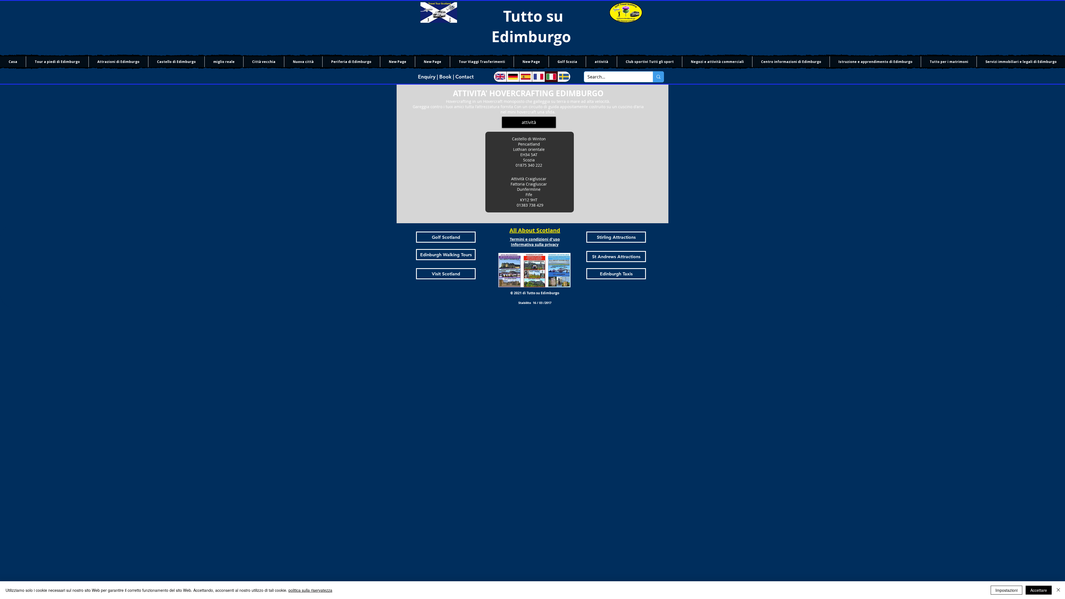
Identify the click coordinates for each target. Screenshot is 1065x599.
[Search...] (658, 77)
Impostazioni (1006, 590)
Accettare (1038, 590)
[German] (512, 77)
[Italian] (551, 77)
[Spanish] (525, 77)
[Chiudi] (1058, 590)
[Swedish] (563, 77)
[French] (538, 77)
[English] (500, 77)
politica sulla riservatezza (310, 590)
